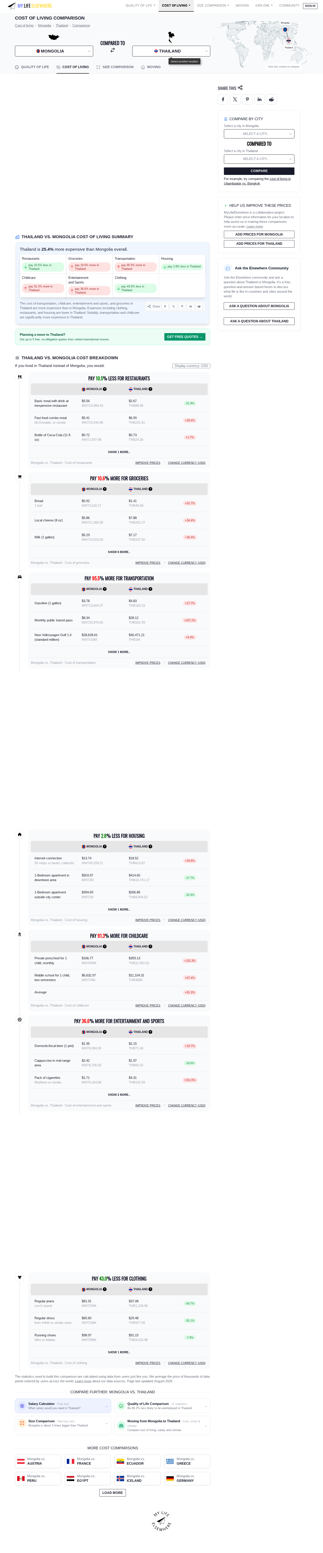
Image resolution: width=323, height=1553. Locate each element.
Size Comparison (211, 5)
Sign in (310, 5)
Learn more (83, 1381)
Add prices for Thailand (259, 243)
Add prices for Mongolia (259, 234)
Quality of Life (139, 5)
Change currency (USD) (186, 462)
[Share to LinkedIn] (190, 306)
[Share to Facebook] (165, 306)
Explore (263, 5)
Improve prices (147, 462)
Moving (242, 5)
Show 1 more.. (119, 452)
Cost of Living (174, 5)
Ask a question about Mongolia (259, 306)
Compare (259, 171)
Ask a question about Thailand (259, 321)
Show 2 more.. (119, 1094)
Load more (112, 1493)
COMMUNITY (289, 5)
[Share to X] (173, 306)
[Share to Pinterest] (182, 306)
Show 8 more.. (119, 552)
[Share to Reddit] (199, 306)
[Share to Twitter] (235, 99)
